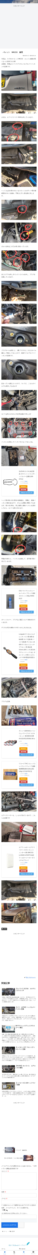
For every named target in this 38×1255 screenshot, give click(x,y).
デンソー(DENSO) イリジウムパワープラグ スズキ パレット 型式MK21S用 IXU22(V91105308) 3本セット (27, 736)
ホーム (3, 1249)
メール (4, 1198)
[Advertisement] (19, 26)
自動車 (5, 929)
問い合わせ (22, 1249)
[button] (34, 587)
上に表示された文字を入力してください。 (14, 1213)
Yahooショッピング (26, 492)
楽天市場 (23, 489)
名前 (3, 1192)
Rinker (26, 481)
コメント (5, 1171)
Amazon (23, 486)
